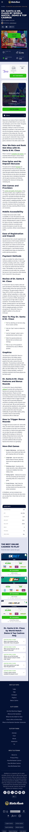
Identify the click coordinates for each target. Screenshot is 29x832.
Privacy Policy (14, 758)
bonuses (18, 166)
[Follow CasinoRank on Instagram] (8, 792)
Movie (14, 738)
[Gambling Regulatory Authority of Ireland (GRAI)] (5, 811)
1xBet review (14, 573)
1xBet (14, 689)
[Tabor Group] (8, 816)
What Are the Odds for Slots (14, 717)
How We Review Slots (14, 766)
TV (14, 744)
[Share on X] (2, 27)
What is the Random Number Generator (14, 722)
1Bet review (14, 596)
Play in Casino (14, 35)
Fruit (14, 736)
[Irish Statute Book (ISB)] (15, 811)
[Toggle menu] (2, 2)
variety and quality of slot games (13, 191)
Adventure (14, 741)
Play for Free (14, 42)
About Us (14, 755)
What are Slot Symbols (14, 714)
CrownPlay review (14, 620)
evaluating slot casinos (18, 153)
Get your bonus (18, 75)
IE (13, 796)
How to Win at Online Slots (14, 719)
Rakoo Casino (14, 700)
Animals (14, 733)
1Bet (14, 692)
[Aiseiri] (14, 816)
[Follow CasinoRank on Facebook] (4, 792)
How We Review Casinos (14, 760)
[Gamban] (23, 811)
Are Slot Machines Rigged (14, 711)
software (4, 389)
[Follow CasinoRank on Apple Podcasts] (23, 792)
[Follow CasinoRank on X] (12, 792)
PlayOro (14, 698)
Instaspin (14, 695)
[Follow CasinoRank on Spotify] (19, 792)
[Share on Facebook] (6, 27)
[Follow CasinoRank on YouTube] (16, 792)
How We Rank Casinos (14, 763)
